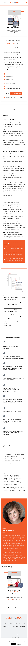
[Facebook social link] (10, 638)
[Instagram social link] (13, 638)
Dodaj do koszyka (16, 93)
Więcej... (19, 644)
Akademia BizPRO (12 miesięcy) (14, 597)
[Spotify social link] (18, 638)
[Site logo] (14, 2)
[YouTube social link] (15, 638)
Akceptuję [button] (14, 644)
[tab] (14, 109)
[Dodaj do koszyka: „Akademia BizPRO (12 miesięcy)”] (25, 572)
